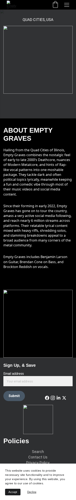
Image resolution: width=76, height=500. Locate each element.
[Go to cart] (55, 5)
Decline (31, 492)
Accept (12, 492)
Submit (14, 396)
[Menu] (66, 5)
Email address (13, 374)
